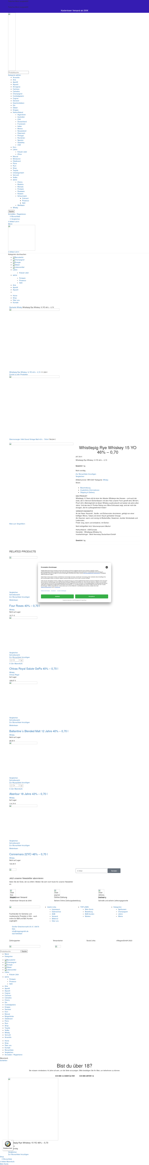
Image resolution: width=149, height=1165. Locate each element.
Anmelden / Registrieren (13, 1054)
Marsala (20, 186)
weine (15, 179)
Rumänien (21, 138)
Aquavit (15, 84)
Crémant (25, 198)
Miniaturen (17, 159)
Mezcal (15, 156)
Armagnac (16, 87)
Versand (55, 916)
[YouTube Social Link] (19, 4)
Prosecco (25, 200)
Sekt (23, 203)
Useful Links (51, 907)
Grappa (15, 110)
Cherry (19, 182)
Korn (14, 147)
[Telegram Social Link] (90, 482)
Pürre (15, 163)
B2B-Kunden (89, 914)
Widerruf (55, 918)
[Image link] (24, 946)
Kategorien (117, 907)
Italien (19, 126)
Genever (16, 100)
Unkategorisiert (18, 173)
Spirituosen (122, 909)
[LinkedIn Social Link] (87, 482)
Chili (19, 119)
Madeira (20, 184)
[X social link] (13, 4)
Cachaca (16, 89)
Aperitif (15, 82)
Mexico (20, 128)
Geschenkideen (18, 103)
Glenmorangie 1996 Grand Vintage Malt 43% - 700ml (29, 439)
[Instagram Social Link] (16, 4)
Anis (14, 80)
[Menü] (11, 1141)
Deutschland (22, 121)
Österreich (21, 133)
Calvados (16, 91)
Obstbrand (17, 161)
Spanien (20, 140)
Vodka (15, 177)
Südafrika (20, 142)
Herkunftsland (18, 112)
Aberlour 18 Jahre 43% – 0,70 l (28, 794)
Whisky (15, 207)
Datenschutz (56, 911)
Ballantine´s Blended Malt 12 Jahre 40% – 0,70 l (38, 731)
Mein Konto (89, 909)
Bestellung (89, 911)
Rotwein (20, 193)
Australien (21, 117)
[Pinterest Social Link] (22, 4)
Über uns (55, 921)
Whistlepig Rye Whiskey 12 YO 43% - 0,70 (25, 372)
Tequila (15, 170)
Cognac (16, 98)
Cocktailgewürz (18, 96)
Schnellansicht (14, 594)
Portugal (20, 135)
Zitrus (19, 154)
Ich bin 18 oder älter (65, 1076)
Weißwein (21, 205)
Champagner (17, 93)
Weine (120, 916)
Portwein (20, 189)
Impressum (56, 909)
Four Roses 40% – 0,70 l (24, 606)
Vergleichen (9, 1052)
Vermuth (16, 175)
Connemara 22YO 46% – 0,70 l (28, 854)
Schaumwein (22, 196)
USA (19, 145)
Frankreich (21, 124)
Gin (14, 105)
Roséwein (21, 191)
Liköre (15, 149)
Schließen (3, 1060)
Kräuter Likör (22, 152)
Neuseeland (21, 131)
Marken (88, 916)
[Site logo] (12, 41)
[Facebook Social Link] (10, 4)
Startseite (13, 307)
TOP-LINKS (84, 907)
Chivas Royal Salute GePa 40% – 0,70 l (33, 668)
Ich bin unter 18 (86, 1076)
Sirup (15, 168)
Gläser (15, 107)
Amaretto (16, 77)
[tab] (110, 488)
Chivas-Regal (14, 674)
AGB (53, 914)
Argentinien (21, 114)
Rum (14, 166)
